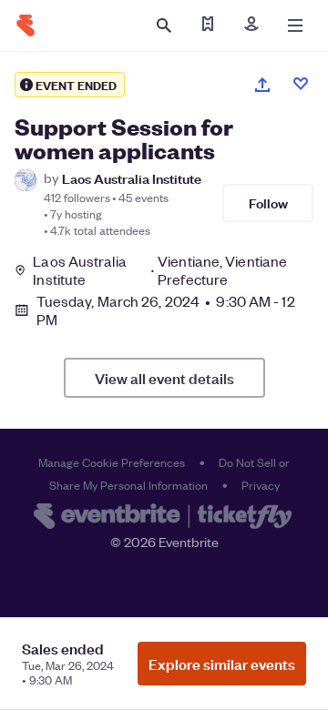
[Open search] (164, 25)
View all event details (164, 378)
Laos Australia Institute (131, 178)
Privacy (260, 484)
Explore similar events (222, 664)
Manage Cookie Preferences (111, 462)
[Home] (25, 25)
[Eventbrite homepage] (164, 517)
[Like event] (300, 83)
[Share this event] (262, 84)
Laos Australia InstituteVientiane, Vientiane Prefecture (160, 270)
